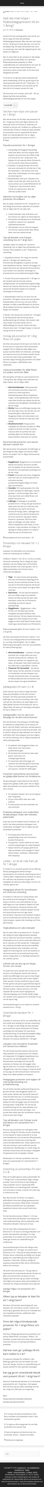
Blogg (27, 1470)
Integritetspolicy (19, 1472)
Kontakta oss (19, 1470)
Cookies (29, 1472)
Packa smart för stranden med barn (17, 1398)
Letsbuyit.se (21, 1468)
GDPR (35, 1472)
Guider (10, 1472)
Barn (5, 1395)
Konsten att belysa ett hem (13, 1402)
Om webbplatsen (33, 1468)
